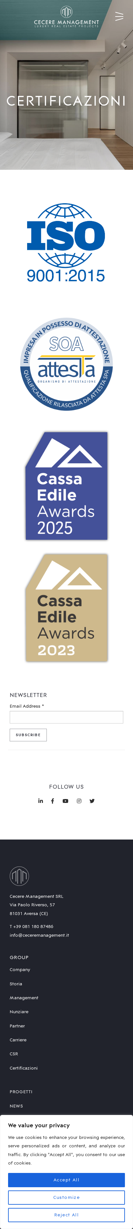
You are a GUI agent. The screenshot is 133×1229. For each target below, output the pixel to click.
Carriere (18, 1040)
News (16, 1106)
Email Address (27, 706)
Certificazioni (24, 1068)
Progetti (21, 1092)
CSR (14, 1054)
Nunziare (19, 1012)
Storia (16, 984)
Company (20, 970)
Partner (17, 1026)
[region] (66, 1172)
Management (24, 998)
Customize (66, 1197)
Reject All (66, 1215)
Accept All (66, 1180)
